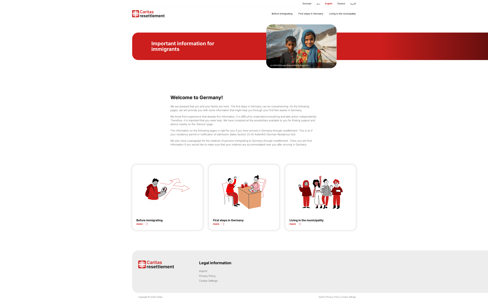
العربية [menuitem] (353, 3)
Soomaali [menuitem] (306, 3)
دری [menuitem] (318, 3)
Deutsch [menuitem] (341, 3)
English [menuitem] (328, 3)
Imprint (203, 271)
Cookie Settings (208, 280)
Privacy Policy (207, 275)
